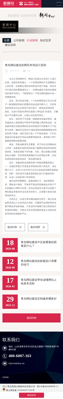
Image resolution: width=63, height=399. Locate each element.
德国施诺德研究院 (17, 377)
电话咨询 (31, 395)
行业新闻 (32, 40)
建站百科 (10, 44)
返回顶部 (35, 227)
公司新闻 (18, 40)
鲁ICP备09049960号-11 (47, 386)
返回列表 (12, 227)
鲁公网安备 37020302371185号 (20, 390)
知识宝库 (45, 40)
